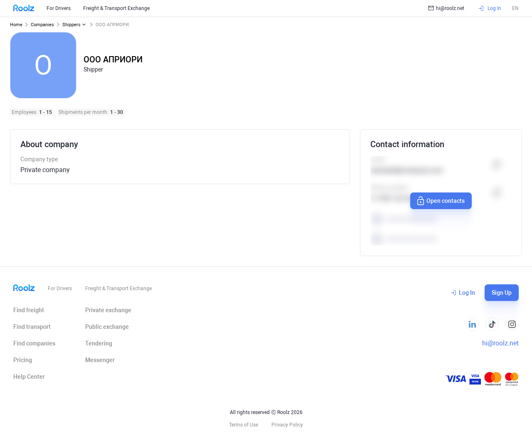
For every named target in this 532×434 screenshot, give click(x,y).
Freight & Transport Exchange (116, 8)
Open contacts (445, 200)
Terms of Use (243, 425)
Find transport (32, 326)
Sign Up (502, 292)
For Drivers (59, 8)
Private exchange (108, 310)
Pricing (22, 360)
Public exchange (107, 326)
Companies (42, 24)
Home (16, 24)
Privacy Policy (287, 425)
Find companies (34, 343)
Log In (467, 292)
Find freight (28, 310)
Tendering (98, 343)
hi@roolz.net (450, 8)
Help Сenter (29, 376)
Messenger (100, 360)
